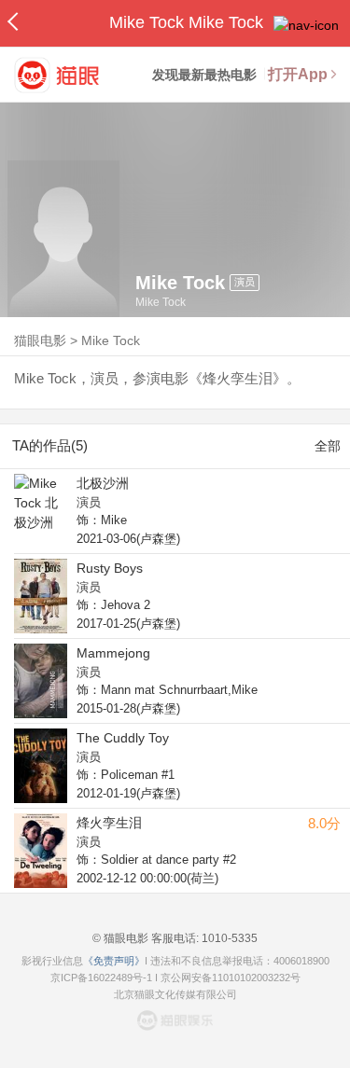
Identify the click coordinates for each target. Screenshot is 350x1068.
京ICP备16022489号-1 (101, 977)
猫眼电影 (40, 340)
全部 (328, 445)
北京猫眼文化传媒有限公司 (175, 994)
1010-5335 (228, 938)
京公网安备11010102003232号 (231, 977)
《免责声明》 (114, 960)
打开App (298, 74)
